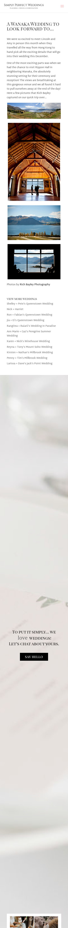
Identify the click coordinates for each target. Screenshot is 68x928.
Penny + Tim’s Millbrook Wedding (27, 358)
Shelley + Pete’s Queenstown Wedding (30, 304)
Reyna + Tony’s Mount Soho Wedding (29, 347)
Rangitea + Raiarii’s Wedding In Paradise (31, 326)
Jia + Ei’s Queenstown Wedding (25, 320)
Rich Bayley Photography (35, 284)
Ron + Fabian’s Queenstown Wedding (29, 315)
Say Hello (34, 657)
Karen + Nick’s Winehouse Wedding (28, 341)
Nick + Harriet (15, 309)
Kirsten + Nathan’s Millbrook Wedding (30, 352)
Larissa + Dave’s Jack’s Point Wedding (29, 363)
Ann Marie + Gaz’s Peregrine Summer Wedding (29, 333)
